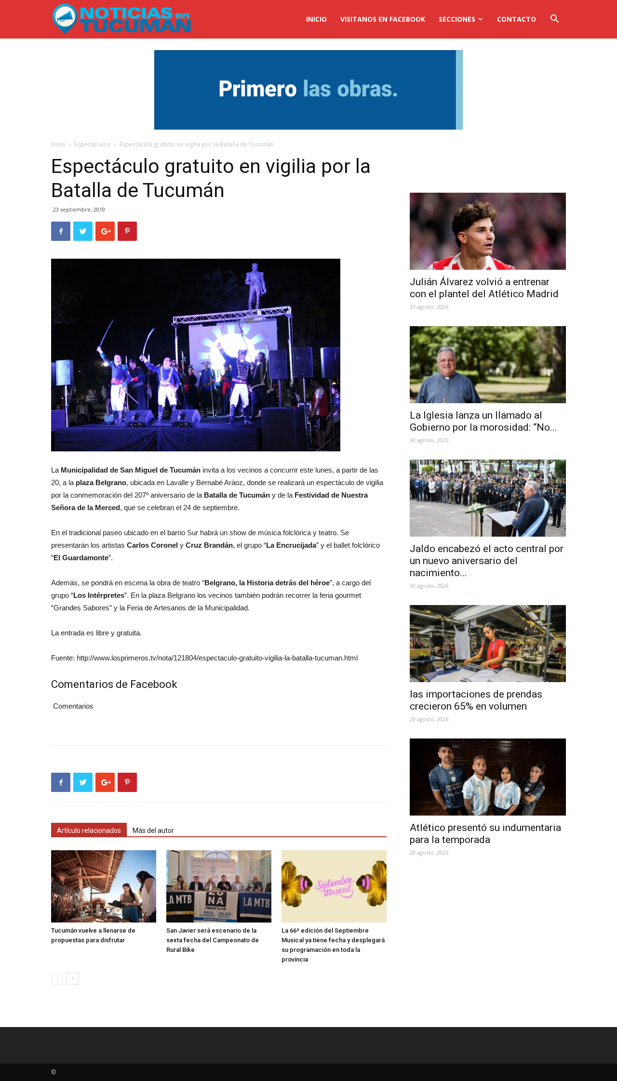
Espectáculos (92, 144)
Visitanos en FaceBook (382, 19)
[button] (554, 20)
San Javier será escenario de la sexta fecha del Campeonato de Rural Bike (212, 940)
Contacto (516, 19)
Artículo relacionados (89, 830)
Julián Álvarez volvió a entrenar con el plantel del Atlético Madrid (484, 288)
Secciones (457, 19)
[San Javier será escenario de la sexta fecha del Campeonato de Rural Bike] (218, 886)
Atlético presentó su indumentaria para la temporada (485, 833)
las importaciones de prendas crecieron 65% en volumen (476, 700)
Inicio (316, 19)
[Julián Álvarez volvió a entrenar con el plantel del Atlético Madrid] (488, 231)
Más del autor (153, 830)
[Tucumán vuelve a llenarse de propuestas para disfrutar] (103, 886)
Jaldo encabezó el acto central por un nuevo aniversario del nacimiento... (486, 561)
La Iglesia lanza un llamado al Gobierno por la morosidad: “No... (483, 421)
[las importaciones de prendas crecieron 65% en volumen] (488, 643)
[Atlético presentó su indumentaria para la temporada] (488, 777)
